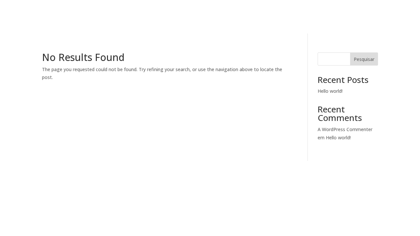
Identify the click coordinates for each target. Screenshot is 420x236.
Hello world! (330, 91)
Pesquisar (364, 59)
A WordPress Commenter (345, 129)
